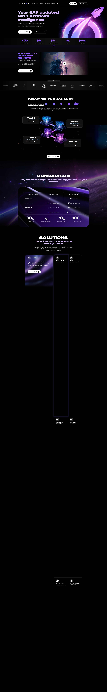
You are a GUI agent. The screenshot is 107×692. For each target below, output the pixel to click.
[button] (53, 4)
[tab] (61, 335)
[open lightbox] (64, 63)
